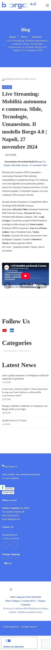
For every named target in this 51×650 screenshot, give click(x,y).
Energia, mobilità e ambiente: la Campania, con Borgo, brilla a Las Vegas (24, 407)
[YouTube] (5, 545)
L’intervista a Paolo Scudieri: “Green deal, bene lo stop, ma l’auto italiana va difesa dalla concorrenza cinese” (25, 392)
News (24, 36)
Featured (37, 36)
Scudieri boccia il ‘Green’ (14, 420)
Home (12, 36)
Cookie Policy (8, 492)
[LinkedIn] (14, 545)
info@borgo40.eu (9, 535)
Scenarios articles (17, 351)
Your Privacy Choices (22, 640)
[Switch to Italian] (8, 563)
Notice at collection (13, 646)
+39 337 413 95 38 (10, 538)
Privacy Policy (8, 489)
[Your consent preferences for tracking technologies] (2, 487)
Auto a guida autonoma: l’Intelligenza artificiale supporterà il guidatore (25, 377)
